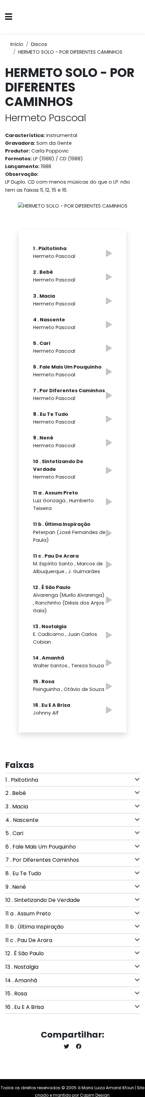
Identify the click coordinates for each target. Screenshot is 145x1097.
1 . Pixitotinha (21, 780)
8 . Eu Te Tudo (23, 873)
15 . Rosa (16, 993)
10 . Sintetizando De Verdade (42, 900)
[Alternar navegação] (8, 17)
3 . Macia (16, 806)
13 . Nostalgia (21, 967)
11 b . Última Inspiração (34, 927)
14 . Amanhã (21, 980)
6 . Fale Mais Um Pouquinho (40, 847)
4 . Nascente (21, 820)
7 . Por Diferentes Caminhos (42, 860)
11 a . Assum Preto (28, 913)
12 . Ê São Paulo (24, 953)
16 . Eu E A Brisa (24, 1007)
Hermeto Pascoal (45, 118)
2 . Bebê (15, 793)
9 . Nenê (15, 887)
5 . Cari (14, 833)
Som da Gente (54, 143)
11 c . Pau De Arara (28, 940)
